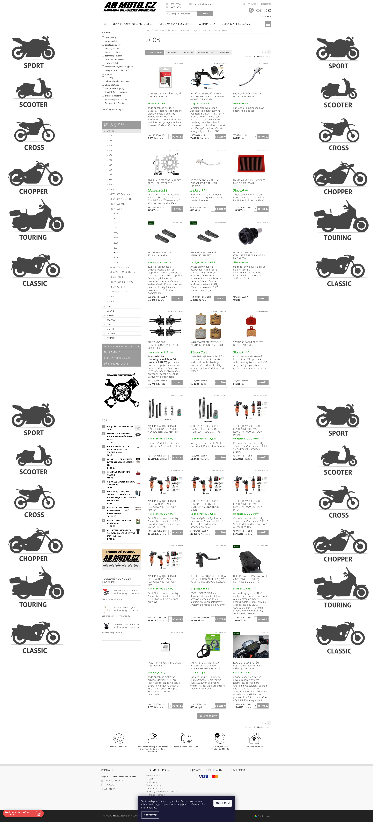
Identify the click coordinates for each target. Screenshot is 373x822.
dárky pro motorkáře (116, 363)
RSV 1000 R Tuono (120, 267)
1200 (111, 301)
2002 (116, 223)
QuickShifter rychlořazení (117, 92)
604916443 (176, 7)
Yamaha (111, 338)
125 (111, 135)
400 (111, 150)
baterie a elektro (112, 52)
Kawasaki (112, 320)
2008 (116, 252)
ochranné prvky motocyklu (117, 81)
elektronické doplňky (115, 88)
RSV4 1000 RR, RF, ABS (122, 281)
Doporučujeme (155, 52)
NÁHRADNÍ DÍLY (206, 23)
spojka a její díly (112, 63)
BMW (109, 306)
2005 (116, 238)
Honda (110, 315)
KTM (109, 324)
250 (111, 140)
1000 (111, 189)
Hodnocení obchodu (155, 794)
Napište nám (151, 782)
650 (111, 164)
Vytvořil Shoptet (264, 816)
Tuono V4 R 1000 (119, 291)
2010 (116, 262)
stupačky (109, 77)
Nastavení (150, 815)
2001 (116, 218)
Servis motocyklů (153, 775)
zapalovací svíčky (113, 45)
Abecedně (224, 52)
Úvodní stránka (105, 23)
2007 (116, 247)
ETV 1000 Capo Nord (121, 194)
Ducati (110, 310)
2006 (116, 242)
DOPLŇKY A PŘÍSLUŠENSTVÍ (236, 23)
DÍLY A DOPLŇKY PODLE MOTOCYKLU (132, 23)
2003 (116, 228)
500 (111, 160)
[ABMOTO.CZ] (130, 6)
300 (111, 145)
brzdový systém (112, 48)
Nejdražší (188, 52)
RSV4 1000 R (117, 277)
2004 (116, 233)
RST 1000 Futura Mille (121, 199)
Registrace (266, 4)
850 (111, 179)
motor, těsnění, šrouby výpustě (119, 66)
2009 (116, 257)
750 (111, 174)
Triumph (111, 333)
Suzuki (110, 329)
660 (111, 169)
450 (111, 155)
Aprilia (110, 131)
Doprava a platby (153, 785)
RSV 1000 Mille (118, 203)
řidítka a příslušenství (115, 103)
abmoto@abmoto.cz (113, 780)
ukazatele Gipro (112, 85)
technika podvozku (114, 56)
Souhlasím (223, 803)
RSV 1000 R (116, 208)
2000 (116, 213)
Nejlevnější (172, 52)
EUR (269, 16)
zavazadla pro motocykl (116, 99)
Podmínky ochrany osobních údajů (161, 791)
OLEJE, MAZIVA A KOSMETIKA (175, 23)
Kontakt (149, 778)
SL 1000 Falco (118, 286)
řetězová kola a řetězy (115, 59)
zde (154, 807)
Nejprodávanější (206, 52)
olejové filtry (111, 37)
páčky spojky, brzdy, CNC (116, 70)
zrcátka (108, 74)
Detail (177, 209)
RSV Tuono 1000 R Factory (124, 272)
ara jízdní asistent (113, 96)
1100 (111, 296)
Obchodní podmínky (155, 788)
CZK (264, 16)
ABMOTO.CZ (109, 789)
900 (111, 184)
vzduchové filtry (112, 41)
